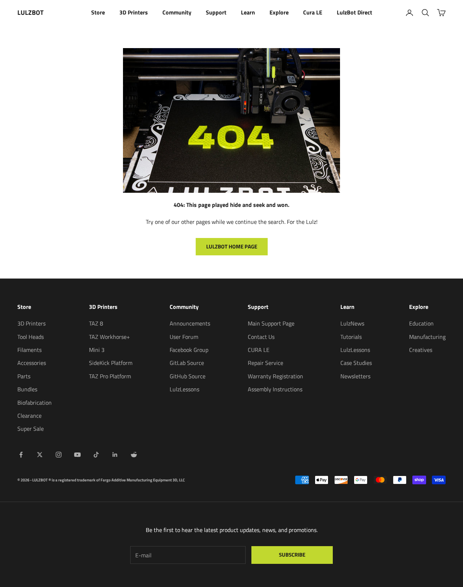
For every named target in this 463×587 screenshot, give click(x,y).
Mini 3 (97, 349)
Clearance (29, 415)
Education (421, 323)
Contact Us (261, 336)
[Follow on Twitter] (39, 454)
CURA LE (258, 349)
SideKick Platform (110, 362)
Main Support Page (271, 323)
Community (176, 12)
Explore (279, 12)
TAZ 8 (96, 323)
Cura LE (312, 12)
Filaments (29, 349)
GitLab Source (187, 362)
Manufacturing (427, 336)
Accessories (31, 362)
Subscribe (292, 554)
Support (216, 12)
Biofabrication (34, 402)
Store (98, 12)
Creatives (420, 349)
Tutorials (351, 336)
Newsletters (355, 376)
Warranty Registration (275, 376)
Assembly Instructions (275, 389)
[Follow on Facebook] (21, 454)
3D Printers (133, 12)
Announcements (190, 323)
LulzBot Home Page (231, 246)
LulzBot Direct (354, 12)
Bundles (27, 389)
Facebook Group (189, 349)
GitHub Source (187, 376)
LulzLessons (184, 389)
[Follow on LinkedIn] (115, 454)
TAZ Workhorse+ (109, 336)
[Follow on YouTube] (77, 454)
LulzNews (352, 323)
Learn (248, 12)
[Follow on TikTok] (96, 454)
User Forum (184, 336)
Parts (23, 376)
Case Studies (356, 362)
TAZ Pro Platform (110, 376)
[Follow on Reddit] (133, 454)
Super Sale (30, 428)
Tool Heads (30, 336)
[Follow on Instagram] (58, 454)
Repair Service (265, 362)
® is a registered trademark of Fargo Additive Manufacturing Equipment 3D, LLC (116, 480)
